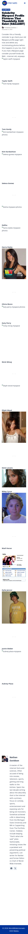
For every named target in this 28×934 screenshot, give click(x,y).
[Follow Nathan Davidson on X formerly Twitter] (15, 868)
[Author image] (3, 27)
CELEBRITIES (6, 9)
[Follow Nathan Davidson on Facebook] (11, 868)
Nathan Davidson (11, 27)
